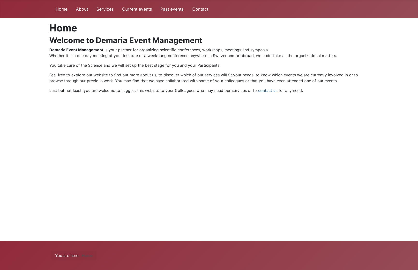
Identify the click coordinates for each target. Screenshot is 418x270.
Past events (172, 9)
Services (105, 9)
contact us (267, 90)
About (82, 9)
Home (61, 9)
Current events (137, 9)
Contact (200, 9)
